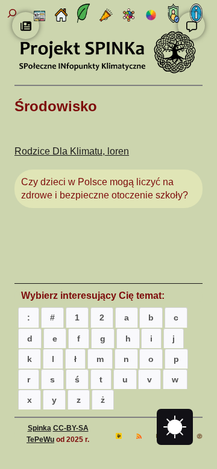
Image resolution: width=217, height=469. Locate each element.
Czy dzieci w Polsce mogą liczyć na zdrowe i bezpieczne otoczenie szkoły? (104, 188)
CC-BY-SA (71, 428)
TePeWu (40, 439)
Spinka (39, 428)
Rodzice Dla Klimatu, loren (71, 151)
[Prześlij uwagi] (191, 25)
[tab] (28, 317)
